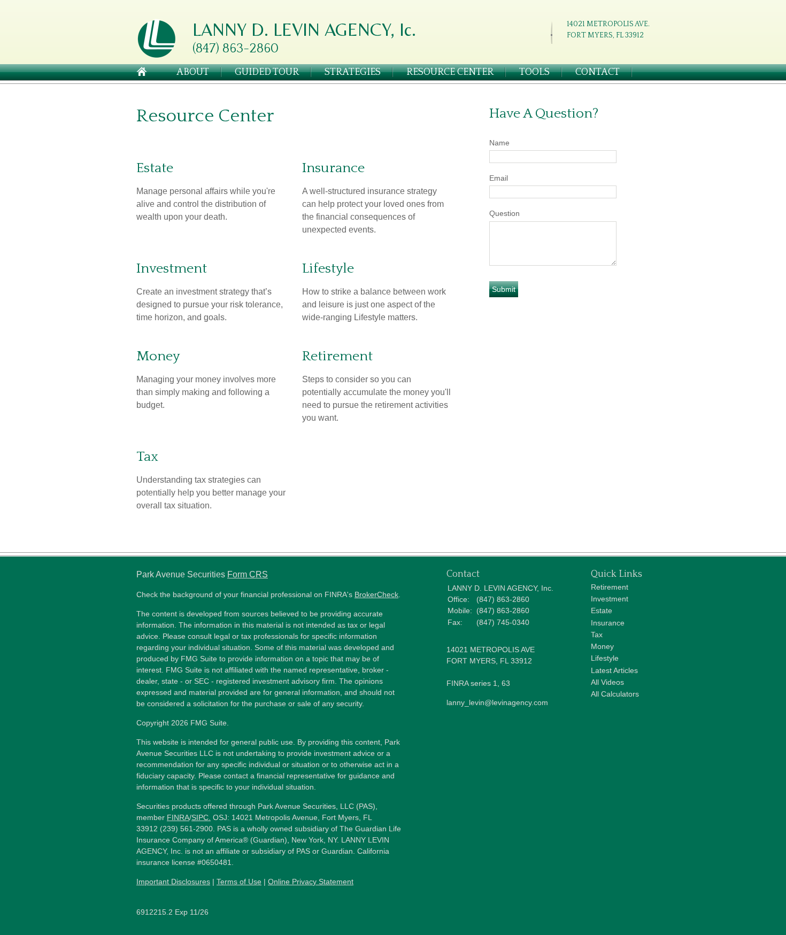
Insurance (333, 168)
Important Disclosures (173, 881)
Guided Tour (267, 72)
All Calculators (615, 694)
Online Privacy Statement (310, 881)
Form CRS (247, 574)
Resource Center (450, 72)
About (192, 72)
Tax (147, 457)
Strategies (353, 72)
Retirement (337, 356)
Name (499, 142)
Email (498, 178)
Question (504, 213)
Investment (171, 268)
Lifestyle (328, 268)
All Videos (607, 682)
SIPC (200, 817)
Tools (534, 72)
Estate (154, 168)
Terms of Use (239, 881)
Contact (597, 72)
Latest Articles (614, 670)
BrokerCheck (376, 594)
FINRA (178, 817)
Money (158, 356)
